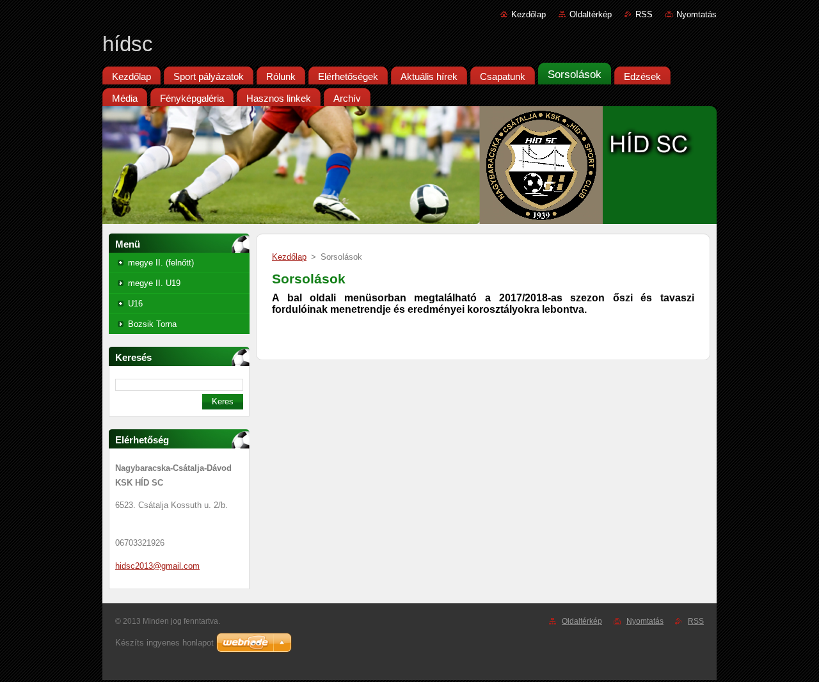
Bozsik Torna (152, 324)
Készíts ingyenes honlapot (164, 642)
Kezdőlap (528, 14)
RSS (644, 14)
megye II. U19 (154, 283)
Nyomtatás (696, 14)
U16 (135, 303)
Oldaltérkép (590, 14)
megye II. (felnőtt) (161, 262)
